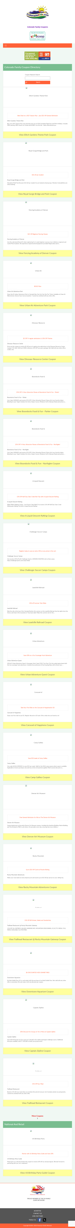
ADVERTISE (37, 1211)
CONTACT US (37, 1213)
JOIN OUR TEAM (37, 1216)
